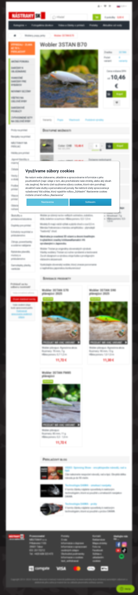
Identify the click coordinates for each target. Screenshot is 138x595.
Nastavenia (47, 202)
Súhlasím (90, 202)
